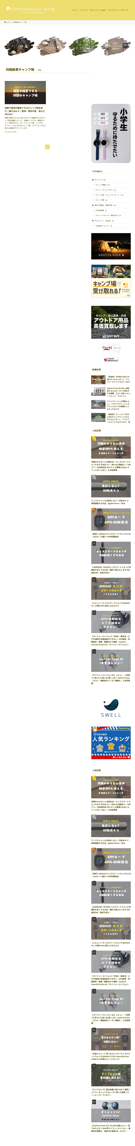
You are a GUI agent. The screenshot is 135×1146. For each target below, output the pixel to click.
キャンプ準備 (102, 185)
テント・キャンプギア (106, 190)
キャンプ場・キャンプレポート (109, 195)
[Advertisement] (111, 82)
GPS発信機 (101, 210)
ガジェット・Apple (104, 220)
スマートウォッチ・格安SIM (108, 215)
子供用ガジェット (103, 226)
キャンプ (100, 179)
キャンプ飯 (101, 200)
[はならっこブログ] (30, 10)
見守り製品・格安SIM (105, 205)
